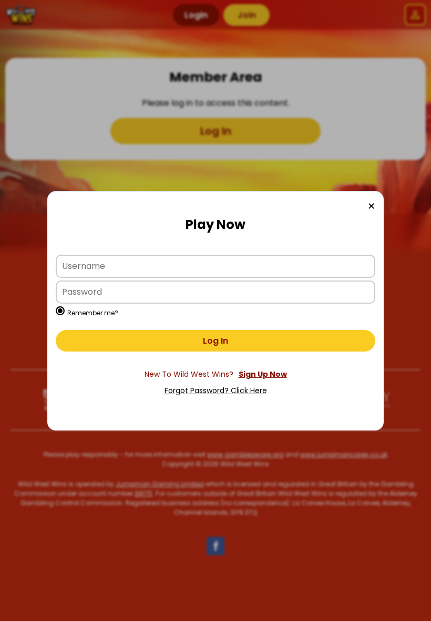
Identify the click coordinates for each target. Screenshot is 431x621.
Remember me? (92, 312)
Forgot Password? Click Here (216, 390)
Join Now (215, 374)
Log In (215, 341)
